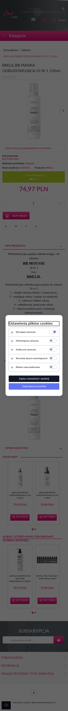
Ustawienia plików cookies (31, 323)
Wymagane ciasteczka (26, 332)
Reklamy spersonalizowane (28, 367)
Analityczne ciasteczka (26, 350)
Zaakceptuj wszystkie (34, 386)
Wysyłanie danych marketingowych (32, 359)
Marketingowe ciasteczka (27, 341)
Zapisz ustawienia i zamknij (34, 378)
